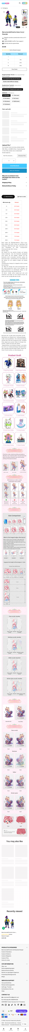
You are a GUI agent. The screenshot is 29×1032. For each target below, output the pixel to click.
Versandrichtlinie (6, 983)
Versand (19, 1023)
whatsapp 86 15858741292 (10, 999)
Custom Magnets (6, 956)
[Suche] (19, 3)
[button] (19, 3)
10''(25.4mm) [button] (6, 104)
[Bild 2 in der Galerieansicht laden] (24, 18)
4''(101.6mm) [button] (6, 98)
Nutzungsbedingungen (8, 968)
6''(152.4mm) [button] (6, 101)
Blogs (3, 976)
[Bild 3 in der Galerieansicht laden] (24, 24)
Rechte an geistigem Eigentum (10, 972)
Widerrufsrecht (5, 1024)
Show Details (14, 69)
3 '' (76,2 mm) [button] (15, 95)
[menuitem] (14, 950)
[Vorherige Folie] (23, 27)
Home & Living (6, 960)
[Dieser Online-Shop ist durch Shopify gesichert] (10, 1011)
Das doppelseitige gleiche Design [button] (11, 78)
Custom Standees (7, 952)
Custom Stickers (6, 954)
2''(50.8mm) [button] (6, 95)
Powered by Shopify (16, 1020)
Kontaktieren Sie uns (7, 989)
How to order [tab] (22, 196)
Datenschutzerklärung (10, 1023)
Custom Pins (5, 958)
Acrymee (8, 1020)
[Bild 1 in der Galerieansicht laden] (24, 12)
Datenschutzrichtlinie (8, 970)
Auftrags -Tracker (7, 987)
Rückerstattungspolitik (8, 985)
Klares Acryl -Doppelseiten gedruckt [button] (12, 89)
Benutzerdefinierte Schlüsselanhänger (12, 950)
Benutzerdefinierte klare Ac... (9, 932)
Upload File (13, 148)
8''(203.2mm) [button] (16, 101)
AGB (3, 1023)
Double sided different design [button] (10, 81)
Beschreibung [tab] (9, 196)
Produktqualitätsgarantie (9, 974)
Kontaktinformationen (16, 1024)
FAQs (3, 991)
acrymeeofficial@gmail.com (11, 997)
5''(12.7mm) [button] (15, 98)
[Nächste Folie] (26, 27)
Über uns (4, 966)
